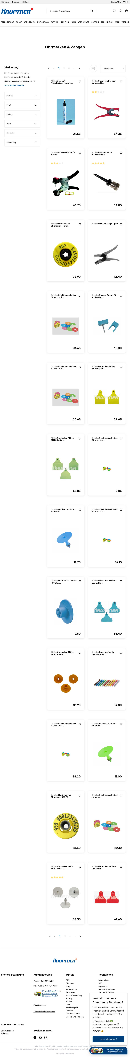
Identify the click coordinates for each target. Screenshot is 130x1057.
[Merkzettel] (114, 10)
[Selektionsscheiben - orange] (107, 825)
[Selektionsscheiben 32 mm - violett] (107, 540)
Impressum (103, 986)
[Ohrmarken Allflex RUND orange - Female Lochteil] (66, 683)
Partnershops (71, 989)
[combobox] (68, 11)
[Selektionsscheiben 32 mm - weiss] (66, 754)
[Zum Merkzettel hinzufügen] (79, 81)
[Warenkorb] (126, 10)
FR (124, 2)
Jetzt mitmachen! (108, 1039)
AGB (100, 983)
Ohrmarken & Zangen (14, 85)
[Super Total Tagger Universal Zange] (107, 111)
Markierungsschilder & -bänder (17, 77)
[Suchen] (93, 11)
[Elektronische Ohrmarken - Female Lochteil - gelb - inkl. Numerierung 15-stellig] (66, 254)
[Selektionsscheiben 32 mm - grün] (66, 326)
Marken (69, 1001)
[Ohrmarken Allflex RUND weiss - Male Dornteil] (66, 897)
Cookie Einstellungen (75, 1017)
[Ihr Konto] (120, 10)
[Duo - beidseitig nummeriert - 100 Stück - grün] (107, 683)
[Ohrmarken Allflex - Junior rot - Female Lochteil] (107, 897)
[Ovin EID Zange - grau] (105, 227)
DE (126, 2)
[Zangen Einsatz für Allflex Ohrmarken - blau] (107, 326)
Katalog (69, 998)
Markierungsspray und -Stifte (16, 73)
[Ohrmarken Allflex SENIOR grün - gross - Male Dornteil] (66, 468)
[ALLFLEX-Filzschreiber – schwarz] (66, 111)
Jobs (68, 1005)
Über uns (70, 983)
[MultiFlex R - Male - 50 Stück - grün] (107, 754)
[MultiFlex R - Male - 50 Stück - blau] (66, 540)
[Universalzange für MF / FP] (66, 183)
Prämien (69, 1011)
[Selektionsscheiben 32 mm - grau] (107, 468)
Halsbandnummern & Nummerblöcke (19, 81)
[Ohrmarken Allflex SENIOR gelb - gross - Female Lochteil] (107, 397)
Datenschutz (104, 980)
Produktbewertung (74, 995)
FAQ (67, 980)
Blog (68, 986)
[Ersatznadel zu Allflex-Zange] (107, 183)
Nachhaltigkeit (72, 1008)
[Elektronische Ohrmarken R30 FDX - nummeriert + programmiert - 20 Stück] (66, 825)
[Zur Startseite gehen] (17, 11)
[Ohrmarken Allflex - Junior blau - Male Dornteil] (107, 611)
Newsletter (70, 992)
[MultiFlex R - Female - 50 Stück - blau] (66, 611)
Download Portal (73, 1014)
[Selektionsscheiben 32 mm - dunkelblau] (66, 397)
